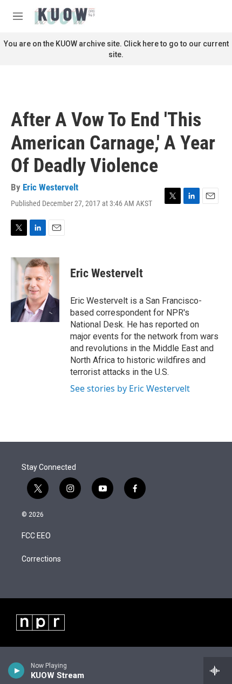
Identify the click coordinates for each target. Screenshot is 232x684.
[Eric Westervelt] (35, 289)
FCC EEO (36, 536)
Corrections (41, 559)
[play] (16, 670)
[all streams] (217, 670)
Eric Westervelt (50, 187)
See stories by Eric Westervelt (130, 388)
